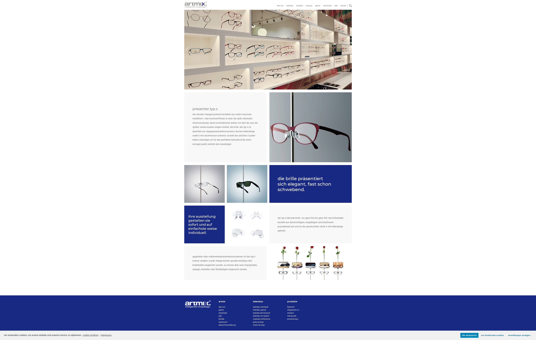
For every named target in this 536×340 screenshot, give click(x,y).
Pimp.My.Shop (258, 322)
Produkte (299, 6)
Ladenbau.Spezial (259, 310)
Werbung (309, 6)
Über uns (280, 6)
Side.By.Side (291, 316)
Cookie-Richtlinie (90, 335)
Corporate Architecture (261, 319)
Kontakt (343, 6)
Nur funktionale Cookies (492, 335)
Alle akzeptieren (469, 335)
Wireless (290, 313)
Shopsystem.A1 (293, 310)
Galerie (317, 6)
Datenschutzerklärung (227, 325)
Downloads (327, 6)
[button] (348, 50)
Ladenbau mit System (261, 316)
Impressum (106, 335)
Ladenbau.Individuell (260, 307)
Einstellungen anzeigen (519, 335)
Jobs (336, 6)
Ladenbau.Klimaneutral (261, 313)
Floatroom (291, 307)
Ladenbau (289, 6)
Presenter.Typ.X (292, 319)
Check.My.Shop (259, 325)
